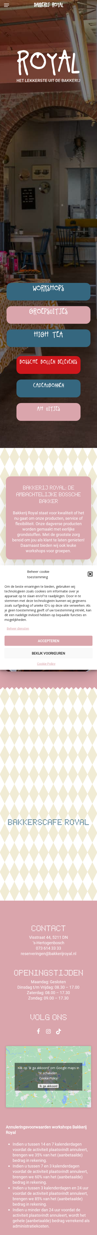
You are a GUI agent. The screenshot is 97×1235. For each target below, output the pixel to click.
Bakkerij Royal (48, 5)
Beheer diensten (18, 628)
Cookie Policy (46, 664)
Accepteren (48, 641)
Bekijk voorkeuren (48, 653)
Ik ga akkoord (48, 1086)
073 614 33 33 (48, 948)
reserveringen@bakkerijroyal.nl (48, 953)
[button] (90, 574)
